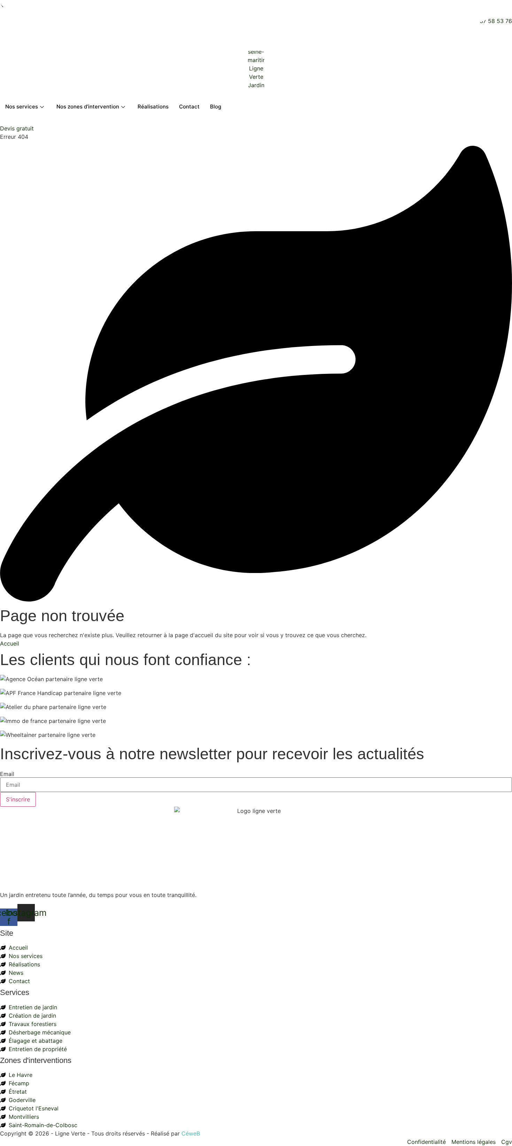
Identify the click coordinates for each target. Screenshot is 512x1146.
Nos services (21, 106)
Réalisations (153, 106)
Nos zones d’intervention (87, 106)
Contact (189, 106)
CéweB (190, 1133)
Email (7, 774)
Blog (215, 106)
